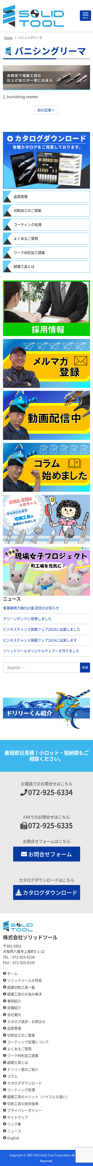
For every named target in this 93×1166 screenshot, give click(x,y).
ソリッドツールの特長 (24, 980)
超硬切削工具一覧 (21, 987)
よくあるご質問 (26, 238)
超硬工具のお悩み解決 (24, 994)
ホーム (12, 973)
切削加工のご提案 (27, 210)
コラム (12, 1076)
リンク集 (14, 1124)
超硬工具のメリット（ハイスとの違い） (38, 1097)
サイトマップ (17, 1117)
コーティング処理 (27, 224)
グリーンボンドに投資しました (27, 618)
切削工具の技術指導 (22, 1103)
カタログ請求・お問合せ (26, 1021)
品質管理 (21, 196)
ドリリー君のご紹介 (22, 1069)
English (13, 1138)
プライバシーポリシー (24, 1110)
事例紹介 (14, 1001)
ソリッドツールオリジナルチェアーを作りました (41, 651)
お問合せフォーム (50, 854)
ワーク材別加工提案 (29, 252)
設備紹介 (14, 1008)
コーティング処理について (28, 1042)
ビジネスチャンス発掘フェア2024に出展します (40, 640)
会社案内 (14, 1014)
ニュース (14, 1131)
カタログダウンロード (50, 892)
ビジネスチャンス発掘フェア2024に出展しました (41, 629)
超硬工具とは (24, 266)
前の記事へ (46, 110)
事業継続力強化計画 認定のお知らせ (31, 608)
